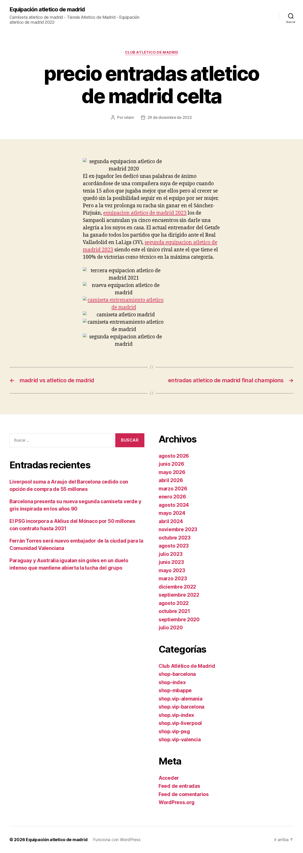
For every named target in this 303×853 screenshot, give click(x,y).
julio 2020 (171, 628)
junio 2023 (171, 562)
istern (129, 117)
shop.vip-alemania (180, 699)
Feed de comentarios (184, 794)
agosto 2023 (174, 546)
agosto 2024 (174, 505)
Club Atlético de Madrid (151, 52)
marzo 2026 (173, 489)
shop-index (172, 682)
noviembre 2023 (178, 529)
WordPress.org (177, 802)
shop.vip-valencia (180, 739)
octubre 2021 (174, 611)
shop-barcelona (177, 674)
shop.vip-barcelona (181, 707)
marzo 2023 (173, 578)
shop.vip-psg (174, 731)
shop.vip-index (176, 715)
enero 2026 (172, 497)
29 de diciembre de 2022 (169, 117)
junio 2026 (171, 464)
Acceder (169, 778)
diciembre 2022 (177, 587)
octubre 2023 (175, 538)
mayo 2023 (172, 570)
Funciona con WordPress (116, 839)
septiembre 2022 (179, 595)
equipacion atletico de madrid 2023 (145, 213)
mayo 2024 (172, 513)
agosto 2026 (174, 456)
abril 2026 (171, 480)
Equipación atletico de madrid (47, 9)
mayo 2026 (172, 472)
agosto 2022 (174, 603)
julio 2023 (170, 554)
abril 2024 (171, 521)
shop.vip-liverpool (180, 723)
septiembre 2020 (179, 619)
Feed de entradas (179, 786)
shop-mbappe (175, 690)
